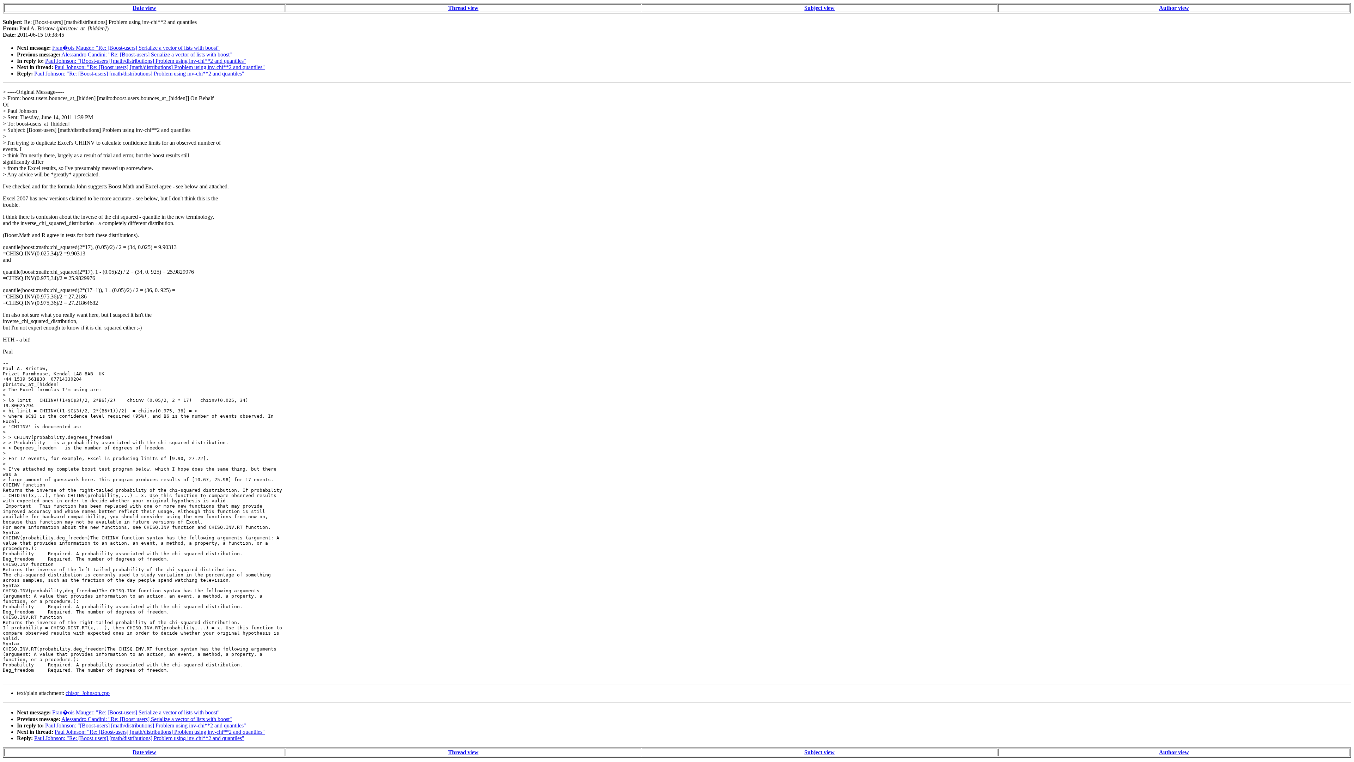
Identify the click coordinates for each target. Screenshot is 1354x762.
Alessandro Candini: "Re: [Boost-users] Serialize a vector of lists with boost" (146, 55)
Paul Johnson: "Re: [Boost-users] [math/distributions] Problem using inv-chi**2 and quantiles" (160, 67)
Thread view (463, 8)
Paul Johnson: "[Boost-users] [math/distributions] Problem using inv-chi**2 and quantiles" (145, 61)
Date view (144, 8)
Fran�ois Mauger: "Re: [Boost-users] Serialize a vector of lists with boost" (136, 48)
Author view (1174, 8)
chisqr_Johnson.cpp (88, 693)
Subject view (819, 8)
